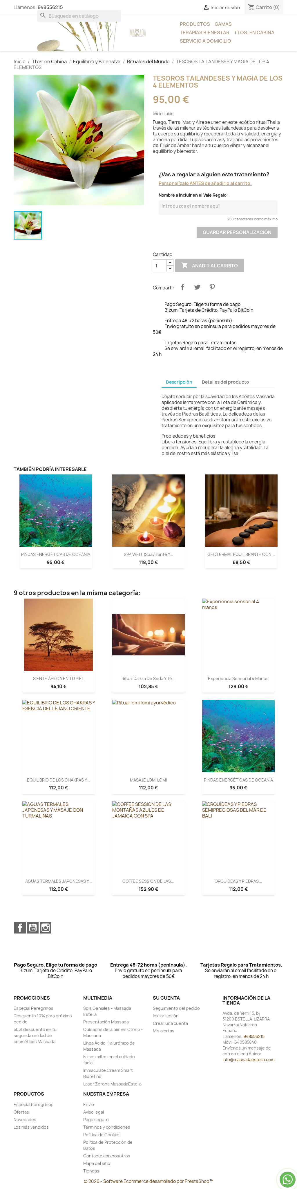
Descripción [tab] (179, 382)
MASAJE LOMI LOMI (148, 780)
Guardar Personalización (237, 232)
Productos (195, 24)
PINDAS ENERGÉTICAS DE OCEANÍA (55, 554)
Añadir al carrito (209, 265)
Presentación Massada (106, 1022)
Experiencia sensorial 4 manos (238, 678)
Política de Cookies (102, 1134)
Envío (88, 1104)
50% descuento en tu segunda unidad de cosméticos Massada (35, 1035)
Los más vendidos (31, 1127)
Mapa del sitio (96, 1163)
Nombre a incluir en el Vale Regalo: (193, 195)
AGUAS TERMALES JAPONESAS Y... (58, 881)
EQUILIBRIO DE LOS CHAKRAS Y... (58, 780)
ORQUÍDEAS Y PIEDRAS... (238, 881)
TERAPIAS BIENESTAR (204, 32)
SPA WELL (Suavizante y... (148, 554)
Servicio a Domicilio (205, 41)
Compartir (182, 287)
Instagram (45, 928)
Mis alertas (163, 1031)
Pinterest (212, 287)
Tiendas (91, 1171)
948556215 (50, 7)
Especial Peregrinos (33, 1008)
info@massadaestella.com (248, 1059)
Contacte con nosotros (106, 1156)
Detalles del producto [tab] (225, 382)
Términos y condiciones (106, 1127)
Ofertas (21, 1112)
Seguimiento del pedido (176, 1008)
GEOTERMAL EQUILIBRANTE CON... (241, 554)
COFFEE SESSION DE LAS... (148, 881)
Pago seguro (96, 1119)
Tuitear (197, 287)
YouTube (33, 928)
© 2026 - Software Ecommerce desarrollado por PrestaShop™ (148, 1181)
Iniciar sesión (166, 1015)
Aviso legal (93, 1112)
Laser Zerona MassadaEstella (112, 1084)
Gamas (223, 24)
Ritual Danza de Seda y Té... (148, 678)
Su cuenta (166, 998)
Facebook (20, 928)
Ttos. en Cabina (254, 32)
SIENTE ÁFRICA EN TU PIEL (58, 678)
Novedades (25, 1119)
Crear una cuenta (170, 1023)
